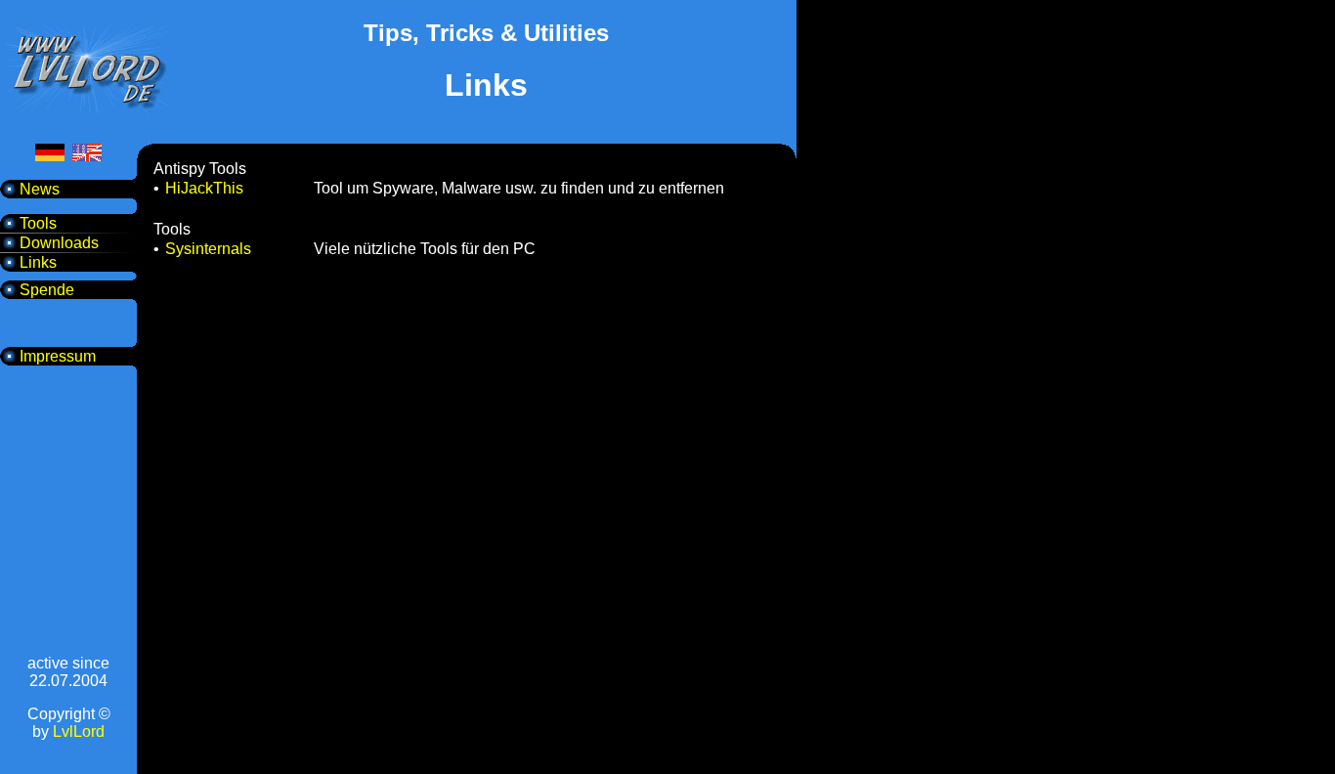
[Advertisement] (486, 132)
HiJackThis (204, 188)
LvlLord (79, 731)
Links (38, 262)
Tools (38, 223)
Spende (47, 289)
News (40, 189)
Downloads (59, 243)
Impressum (58, 356)
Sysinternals (208, 248)
